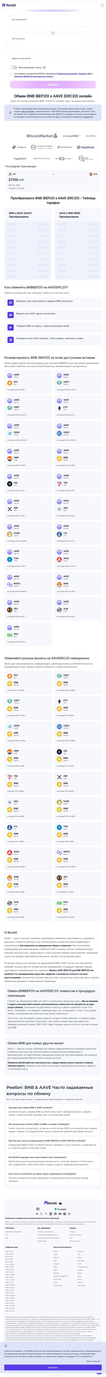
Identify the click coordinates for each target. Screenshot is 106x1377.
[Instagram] (64, 1214)
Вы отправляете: (19, 19)
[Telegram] (36, 1214)
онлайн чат (88, 117)
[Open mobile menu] (102, 5)
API (6, 1235)
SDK (6, 1238)
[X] (41, 1214)
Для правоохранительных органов (48, 1238)
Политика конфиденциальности (47, 1235)
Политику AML (84, 74)
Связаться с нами (75, 1235)
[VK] (50, 1214)
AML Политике (28, 111)
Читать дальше (93, 1361)
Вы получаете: (18, 38)
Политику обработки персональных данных (33, 76)
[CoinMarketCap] (69, 1214)
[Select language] (60, 1203)
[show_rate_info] (44, 67)
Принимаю (53, 1367)
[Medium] (46, 1214)
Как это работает (75, 1241)
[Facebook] (55, 1214)
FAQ (71, 1238)
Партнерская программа (13, 1231)
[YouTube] (60, 1214)
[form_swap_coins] (53, 33)
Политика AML (42, 1241)
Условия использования (66, 74)
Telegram (72, 1231)
